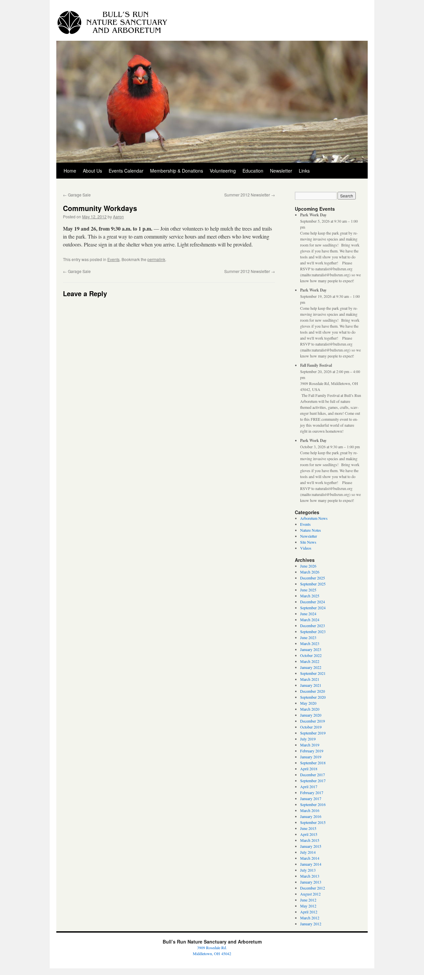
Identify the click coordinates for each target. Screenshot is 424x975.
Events (113, 259)
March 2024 (309, 619)
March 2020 (309, 709)
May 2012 (308, 905)
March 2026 (309, 571)
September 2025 (313, 583)
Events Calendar (126, 170)
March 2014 (309, 858)
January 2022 (310, 667)
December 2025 (312, 577)
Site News (308, 542)
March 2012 (309, 917)
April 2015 (308, 834)
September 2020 (313, 697)
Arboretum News (314, 518)
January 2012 (310, 923)
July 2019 (308, 738)
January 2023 (310, 649)
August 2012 (310, 893)
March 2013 (309, 876)
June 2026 (308, 566)
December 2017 (312, 774)
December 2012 (312, 888)
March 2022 (309, 661)
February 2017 (311, 792)
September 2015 (313, 822)
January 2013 (310, 882)
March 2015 (309, 840)
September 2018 (313, 762)
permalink (156, 259)
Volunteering (223, 170)
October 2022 (311, 655)
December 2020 (312, 691)
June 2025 (308, 589)
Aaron (118, 216)
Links (304, 170)
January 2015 (310, 846)
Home (70, 170)
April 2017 (308, 786)
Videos (305, 548)
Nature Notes (310, 530)
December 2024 (312, 601)
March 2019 (309, 744)
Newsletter (281, 170)
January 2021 (310, 685)
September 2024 (313, 607)
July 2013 (308, 870)
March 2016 (309, 810)
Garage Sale (77, 194)
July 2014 (308, 852)
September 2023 (313, 631)
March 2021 (309, 679)
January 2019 (310, 756)
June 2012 (308, 899)
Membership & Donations (176, 170)
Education (252, 170)
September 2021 (313, 673)
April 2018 (308, 768)
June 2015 (308, 828)
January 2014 (310, 864)
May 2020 (308, 703)
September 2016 (313, 804)
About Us (92, 170)
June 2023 (308, 637)
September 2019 (313, 732)
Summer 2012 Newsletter (249, 194)
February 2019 (311, 750)
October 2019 (311, 727)
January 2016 (310, 816)
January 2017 (310, 798)
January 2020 (310, 715)
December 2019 (312, 721)
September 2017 (313, 780)
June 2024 (308, 613)
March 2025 (309, 595)
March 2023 (309, 643)
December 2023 (312, 625)
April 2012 (308, 911)
